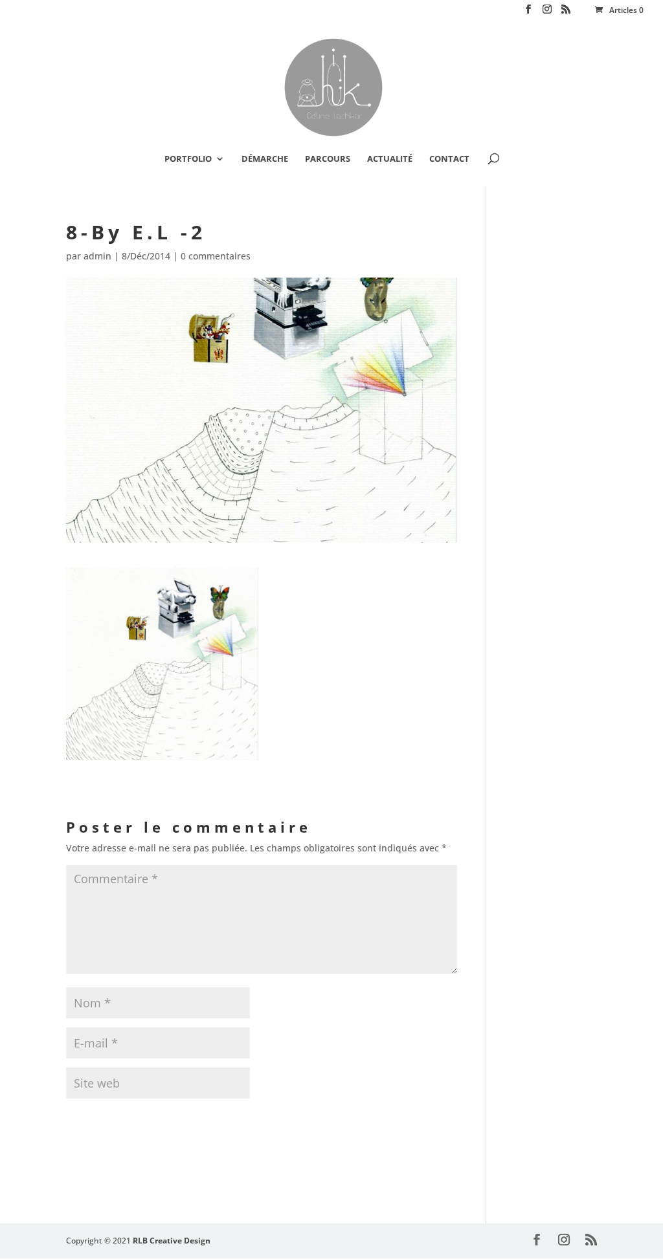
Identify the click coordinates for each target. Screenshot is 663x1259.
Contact (449, 159)
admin (97, 256)
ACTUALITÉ (389, 159)
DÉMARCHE (265, 159)
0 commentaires (216, 256)
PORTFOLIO (188, 159)
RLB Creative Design (171, 1240)
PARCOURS (327, 159)
